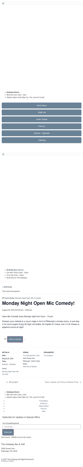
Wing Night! (13, 382)
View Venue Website (30, 366)
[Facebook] (4, 146)
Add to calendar (15, 339)
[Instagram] (9, 146)
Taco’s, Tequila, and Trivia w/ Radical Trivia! (62, 382)
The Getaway (48, 355)
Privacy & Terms (7, 461)
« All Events (7, 287)
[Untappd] (15, 146)
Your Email (10, 423)
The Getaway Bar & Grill (31, 355)
